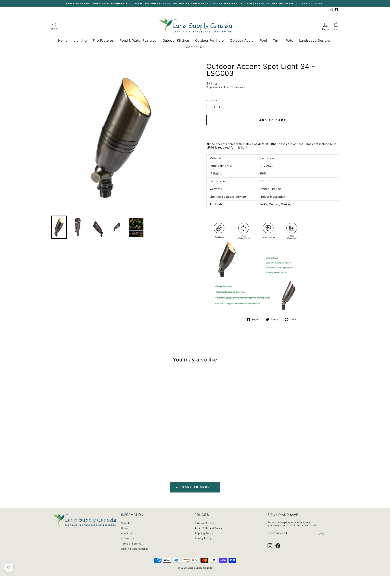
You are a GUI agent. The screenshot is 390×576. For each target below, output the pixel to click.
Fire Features (103, 40)
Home (63, 40)
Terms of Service (131, 543)
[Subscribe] (321, 533)
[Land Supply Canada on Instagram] (270, 545)
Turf (276, 40)
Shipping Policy (203, 533)
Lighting (80, 40)
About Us (126, 533)
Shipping (211, 87)
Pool (263, 40)
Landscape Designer (315, 40)
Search (125, 523)
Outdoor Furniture (209, 40)
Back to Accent (198, 487)
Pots (289, 40)
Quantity (214, 100)
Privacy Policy (203, 538)
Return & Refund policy (135, 548)
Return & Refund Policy (208, 528)
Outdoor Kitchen (175, 40)
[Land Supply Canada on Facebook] (277, 545)
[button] (272, 129)
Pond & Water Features (138, 40)
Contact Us (195, 47)
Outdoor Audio (242, 40)
